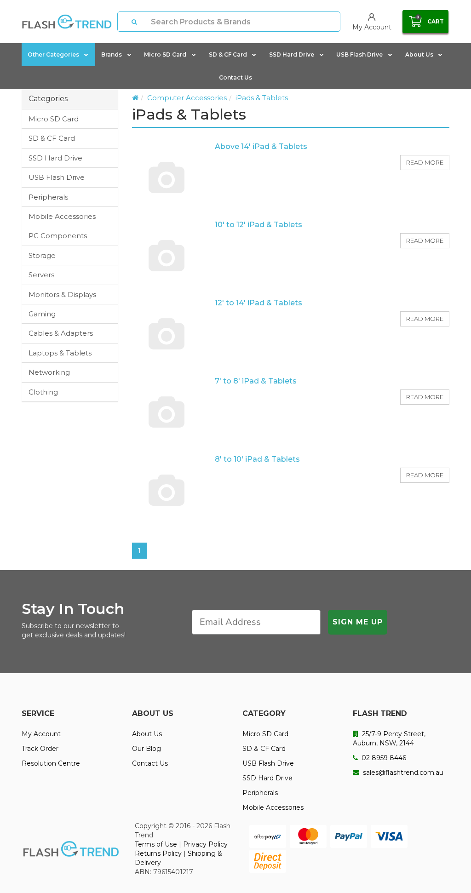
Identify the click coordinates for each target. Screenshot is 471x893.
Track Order (40, 748)
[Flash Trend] (67, 21)
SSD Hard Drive (291, 54)
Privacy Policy (205, 844)
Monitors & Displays (62, 294)
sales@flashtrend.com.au (402, 772)
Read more (424, 162)
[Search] (134, 21)
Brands (111, 54)
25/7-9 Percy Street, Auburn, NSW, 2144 (389, 738)
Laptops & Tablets (60, 353)
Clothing (43, 392)
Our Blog (146, 748)
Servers (41, 274)
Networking (49, 372)
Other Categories (53, 54)
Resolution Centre (51, 763)
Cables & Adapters (61, 333)
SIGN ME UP (358, 622)
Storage (42, 255)
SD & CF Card (228, 54)
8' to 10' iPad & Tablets (257, 459)
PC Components (58, 235)
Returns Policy (158, 853)
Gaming (42, 313)
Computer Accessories (187, 97)
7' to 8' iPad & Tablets (256, 381)
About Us (419, 54)
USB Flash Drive (359, 54)
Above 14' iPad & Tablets (261, 146)
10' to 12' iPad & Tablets (258, 224)
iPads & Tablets (262, 97)
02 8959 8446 (383, 758)
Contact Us (235, 77)
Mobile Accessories (62, 216)
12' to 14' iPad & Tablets (258, 302)
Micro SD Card (165, 54)
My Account (41, 734)
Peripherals (48, 197)
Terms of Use (156, 844)
